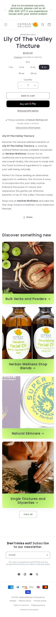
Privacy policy (40, 601)
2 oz (23, 68)
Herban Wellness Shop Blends (28, 366)
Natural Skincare (26, 433)
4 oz (34, 68)
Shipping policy (38, 605)
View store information (28, 127)
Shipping (18, 57)
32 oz (35, 74)
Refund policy (25, 601)
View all (28, 514)
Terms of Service (36, 564)
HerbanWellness (26, 597)
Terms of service (21, 605)
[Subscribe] (47, 555)
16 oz (23, 74)
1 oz (12, 68)
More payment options (28, 110)
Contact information (29, 609)
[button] (6, 24)
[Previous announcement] (5, 10)
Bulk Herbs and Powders (26, 299)
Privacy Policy (19, 564)
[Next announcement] (51, 10)
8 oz (44, 67)
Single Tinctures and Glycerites (28, 501)
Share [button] (29, 217)
